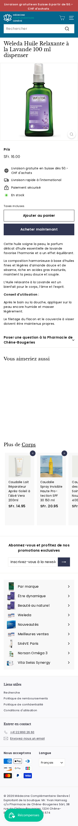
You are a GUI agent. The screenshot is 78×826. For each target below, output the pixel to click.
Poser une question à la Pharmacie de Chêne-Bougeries (38, 340)
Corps (29, 444)
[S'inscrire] (64, 562)
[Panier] (62, 17)
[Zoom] (72, 134)
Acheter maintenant (39, 229)
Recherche (12, 693)
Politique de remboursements (26, 698)
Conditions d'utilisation (20, 710)
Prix (7, 149)
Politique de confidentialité (23, 704)
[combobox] (39, 28)
